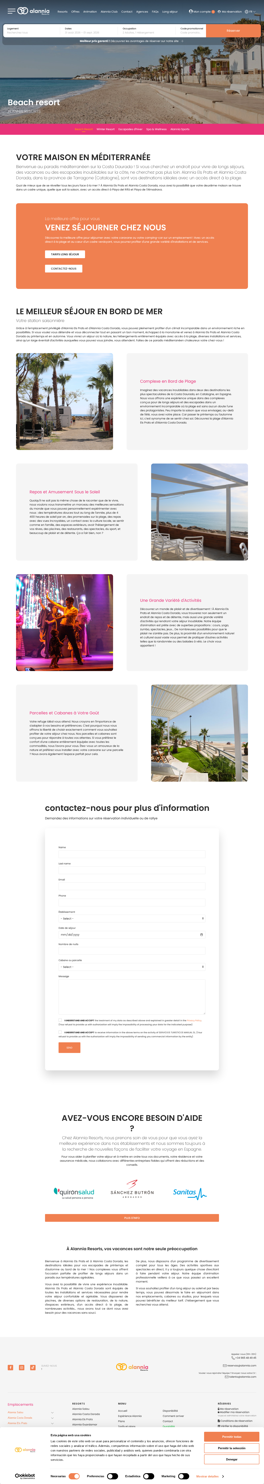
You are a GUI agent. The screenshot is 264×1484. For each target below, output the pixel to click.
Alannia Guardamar (84, 1424)
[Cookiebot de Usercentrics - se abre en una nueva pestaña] (25, 1476)
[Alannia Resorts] (132, 1367)
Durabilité (169, 1426)
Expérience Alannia (130, 1416)
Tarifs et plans (126, 1426)
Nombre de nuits (68, 944)
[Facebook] (10, 1367)
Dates (68, 28)
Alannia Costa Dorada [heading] (20, 1417)
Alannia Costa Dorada (86, 1414)
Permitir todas (231, 1436)
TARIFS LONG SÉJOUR (65, 254)
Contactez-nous (63, 269)
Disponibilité (170, 1411)
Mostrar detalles (207, 1476)
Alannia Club (109, 12)
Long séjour (170, 12)
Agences (142, 12)
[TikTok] (33, 1367)
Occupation (129, 28)
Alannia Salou (80, 1409)
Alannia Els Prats (82, 1419)
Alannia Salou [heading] (15, 1412)
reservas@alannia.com (241, 1365)
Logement (13, 28)
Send (69, 1047)
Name (62, 847)
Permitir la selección (231, 1448)
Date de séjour (67, 928)
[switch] (112, 1476)
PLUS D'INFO (132, 1218)
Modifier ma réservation (234, 1412)
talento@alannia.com (242, 1377)
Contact (126, 12)
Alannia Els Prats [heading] (17, 1423)
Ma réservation (231, 12)
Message (64, 976)
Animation (90, 12)
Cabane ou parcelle (70, 960)
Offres (75, 12)
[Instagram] (21, 1367)
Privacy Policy (194, 1020)
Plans (121, 1421)
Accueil (122, 1411)
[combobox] (90, 32)
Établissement (67, 912)
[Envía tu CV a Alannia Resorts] (227, 1377)
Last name (65, 863)
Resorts (62, 12)
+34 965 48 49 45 (245, 1358)
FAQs (155, 12)
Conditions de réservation (236, 1421)
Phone (62, 895)
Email (62, 879)
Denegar (232, 1459)
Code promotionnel (192, 28)
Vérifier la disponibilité (234, 1426)
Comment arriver (173, 1416)
